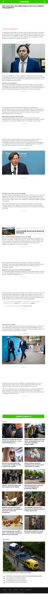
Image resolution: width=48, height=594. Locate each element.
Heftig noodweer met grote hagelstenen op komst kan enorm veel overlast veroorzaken (34, 464)
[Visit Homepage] (24, 1)
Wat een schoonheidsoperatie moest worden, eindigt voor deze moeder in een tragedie (11, 464)
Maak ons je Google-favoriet (11, 29)
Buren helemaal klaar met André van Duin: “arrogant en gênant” (33, 532)
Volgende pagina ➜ (23, 416)
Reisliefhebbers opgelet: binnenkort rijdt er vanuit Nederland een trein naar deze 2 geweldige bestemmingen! (34, 442)
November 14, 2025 (27, 306)
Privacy (10, 589)
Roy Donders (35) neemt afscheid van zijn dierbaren (16, 582)
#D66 (16, 303)
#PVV (19, 301)
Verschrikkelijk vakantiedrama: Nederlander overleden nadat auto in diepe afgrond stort (34, 509)
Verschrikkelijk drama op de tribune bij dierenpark (16, 580)
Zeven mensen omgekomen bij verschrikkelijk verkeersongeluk (17, 572)
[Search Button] (44, 1)
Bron (3, 412)
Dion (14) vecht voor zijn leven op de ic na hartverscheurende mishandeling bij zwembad (24, 576)
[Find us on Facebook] (30, 589)
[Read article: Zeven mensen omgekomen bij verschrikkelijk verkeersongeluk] (24, 557)
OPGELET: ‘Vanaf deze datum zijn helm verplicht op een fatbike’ (11, 486)
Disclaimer (16, 589)
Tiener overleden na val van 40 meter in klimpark (16, 578)
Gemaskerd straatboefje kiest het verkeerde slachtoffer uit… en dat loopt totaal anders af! (12, 441)
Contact (21, 589)
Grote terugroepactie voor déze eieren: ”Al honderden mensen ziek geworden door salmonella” (12, 532)
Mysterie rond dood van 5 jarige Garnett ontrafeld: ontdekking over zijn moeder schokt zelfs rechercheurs (12, 510)
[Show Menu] (3, 1)
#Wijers (33, 303)
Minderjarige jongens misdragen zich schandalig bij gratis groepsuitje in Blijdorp (33, 487)
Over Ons (4, 589)
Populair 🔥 (27, 589)
